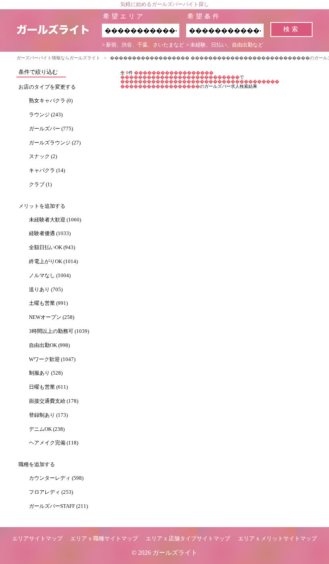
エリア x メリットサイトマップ (277, 539)
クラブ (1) (40, 184)
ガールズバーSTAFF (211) (58, 506)
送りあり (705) (46, 289)
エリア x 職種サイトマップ (104, 539)
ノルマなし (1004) (50, 275)
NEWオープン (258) (51, 317)
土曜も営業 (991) (48, 303)
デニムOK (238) (47, 429)
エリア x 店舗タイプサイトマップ (188, 539)
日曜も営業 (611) (48, 387)
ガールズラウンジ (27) (55, 143)
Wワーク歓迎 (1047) (52, 359)
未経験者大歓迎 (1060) (55, 220)
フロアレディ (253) (51, 492)
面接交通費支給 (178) (53, 401)
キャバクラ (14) (47, 170)
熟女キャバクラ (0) (51, 100)
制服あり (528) (46, 373)
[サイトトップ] (59, 30)
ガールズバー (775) (51, 129)
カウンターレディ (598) (56, 478)
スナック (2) (43, 156)
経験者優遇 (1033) (50, 233)
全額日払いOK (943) (52, 247)
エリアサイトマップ (37, 539)
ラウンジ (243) (46, 115)
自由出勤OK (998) (49, 345)
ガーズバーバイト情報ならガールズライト (58, 57)
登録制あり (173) (48, 415)
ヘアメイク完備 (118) (53, 443)
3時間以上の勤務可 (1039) (59, 331)
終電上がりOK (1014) (53, 261)
